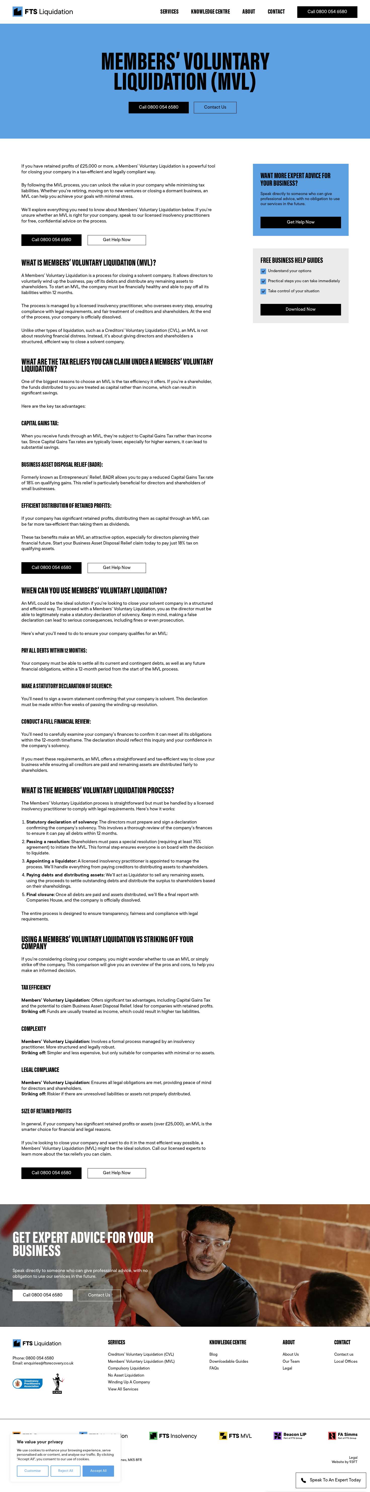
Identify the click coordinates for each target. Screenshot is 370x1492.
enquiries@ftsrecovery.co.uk (48, 1363)
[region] (65, 1458)
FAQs (214, 1369)
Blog (213, 1355)
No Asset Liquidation (126, 1376)
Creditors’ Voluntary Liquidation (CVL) (141, 1355)
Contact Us (215, 107)
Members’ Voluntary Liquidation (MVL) (141, 1362)
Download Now (301, 309)
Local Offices (345, 1362)
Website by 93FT (344, 1462)
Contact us (343, 1355)
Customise (32, 1471)
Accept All (98, 1471)
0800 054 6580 (40, 1358)
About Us (291, 1355)
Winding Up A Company (129, 1382)
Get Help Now (117, 240)
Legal (287, 1369)
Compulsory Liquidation (129, 1369)
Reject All (65, 1471)
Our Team (291, 1362)
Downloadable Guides (228, 1362)
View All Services (123, 1389)
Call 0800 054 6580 (327, 12)
